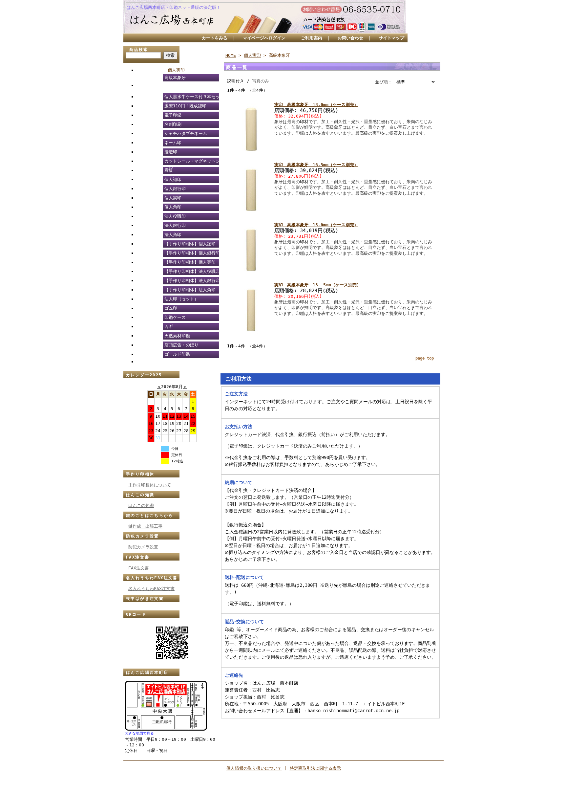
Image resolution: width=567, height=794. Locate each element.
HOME (230, 55)
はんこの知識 (140, 495)
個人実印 (176, 70)
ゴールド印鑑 (177, 354)
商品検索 (138, 49)
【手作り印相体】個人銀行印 (192, 253)
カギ (168, 326)
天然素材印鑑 (177, 335)
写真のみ (260, 80)
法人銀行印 (175, 225)
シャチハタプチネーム (185, 133)
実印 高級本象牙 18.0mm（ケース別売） (316, 104)
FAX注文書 (137, 557)
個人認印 (172, 179)
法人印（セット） (181, 299)
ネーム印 (172, 142)
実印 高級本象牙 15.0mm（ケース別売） (316, 224)
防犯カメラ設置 (142, 536)
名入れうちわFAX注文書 (152, 578)
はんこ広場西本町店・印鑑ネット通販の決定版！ (173, 7)
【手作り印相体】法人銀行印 (192, 280)
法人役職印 (175, 216)
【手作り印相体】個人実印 (190, 262)
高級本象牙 (175, 77)
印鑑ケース (175, 317)
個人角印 (172, 207)
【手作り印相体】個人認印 (190, 243)
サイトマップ (391, 37)
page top (424, 358)
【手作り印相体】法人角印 (190, 289)
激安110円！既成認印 (185, 105)
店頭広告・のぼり (181, 344)
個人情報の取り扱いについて (254, 768)
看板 (168, 170)
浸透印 (170, 151)
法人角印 (172, 234)
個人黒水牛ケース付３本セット (192, 97)
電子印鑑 (172, 115)
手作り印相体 (140, 474)
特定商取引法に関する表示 (315, 768)
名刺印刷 (172, 124)
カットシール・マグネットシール (192, 162)
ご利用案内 (311, 37)
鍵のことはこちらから (149, 515)
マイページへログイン (264, 37)
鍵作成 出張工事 (145, 526)
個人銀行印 (175, 188)
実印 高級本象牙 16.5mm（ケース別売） (316, 164)
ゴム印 (170, 308)
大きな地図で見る (139, 733)
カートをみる (214, 37)
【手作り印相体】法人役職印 (192, 271)
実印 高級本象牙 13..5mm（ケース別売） (317, 284)
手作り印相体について (149, 484)
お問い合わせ (350, 37)
